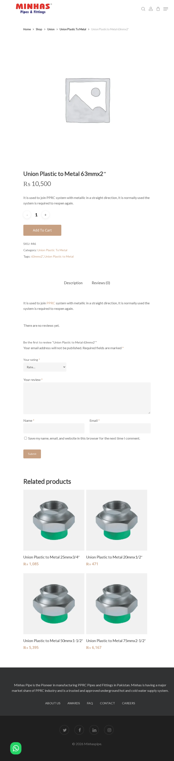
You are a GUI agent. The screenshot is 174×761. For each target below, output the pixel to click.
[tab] (73, 283)
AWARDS (73, 703)
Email (95, 420)
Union (51, 29)
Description (73, 283)
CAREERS (128, 703)
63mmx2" (37, 256)
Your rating (31, 359)
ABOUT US (52, 703)
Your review (33, 380)
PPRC (50, 303)
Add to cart (42, 230)
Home (27, 29)
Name (28, 420)
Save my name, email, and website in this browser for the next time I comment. (84, 438)
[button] (15, 749)
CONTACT (107, 703)
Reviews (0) (101, 283)
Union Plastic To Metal (73, 29)
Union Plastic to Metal (59, 256)
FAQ (90, 703)
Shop (39, 29)
